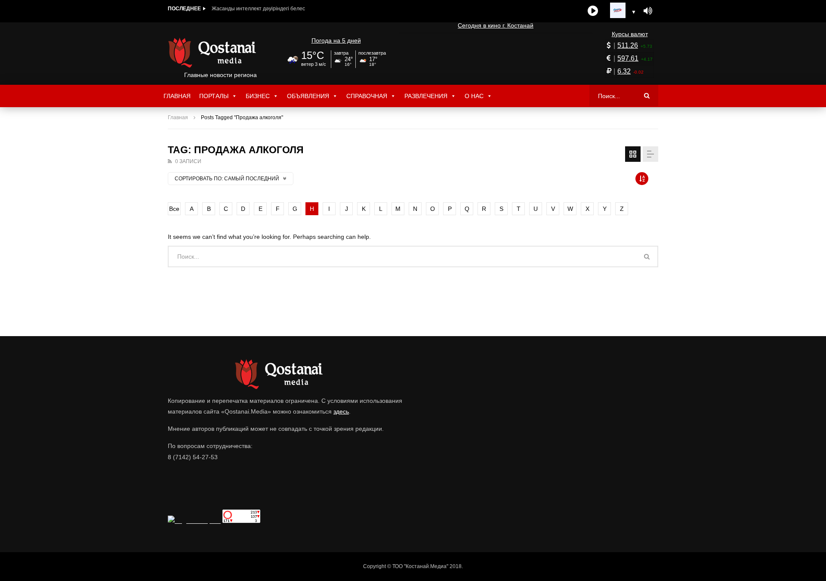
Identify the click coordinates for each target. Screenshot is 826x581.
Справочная (366, 96)
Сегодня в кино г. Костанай (495, 25)
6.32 (624, 71)
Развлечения (425, 96)
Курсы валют (630, 34)
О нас (474, 96)
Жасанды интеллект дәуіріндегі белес (258, 9)
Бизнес (258, 96)
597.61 (627, 58)
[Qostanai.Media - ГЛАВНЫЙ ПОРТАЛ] (220, 52)
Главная (177, 96)
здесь (341, 411)
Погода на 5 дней (336, 40)
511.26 (627, 45)
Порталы (213, 96)
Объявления (308, 96)
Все (174, 208)
